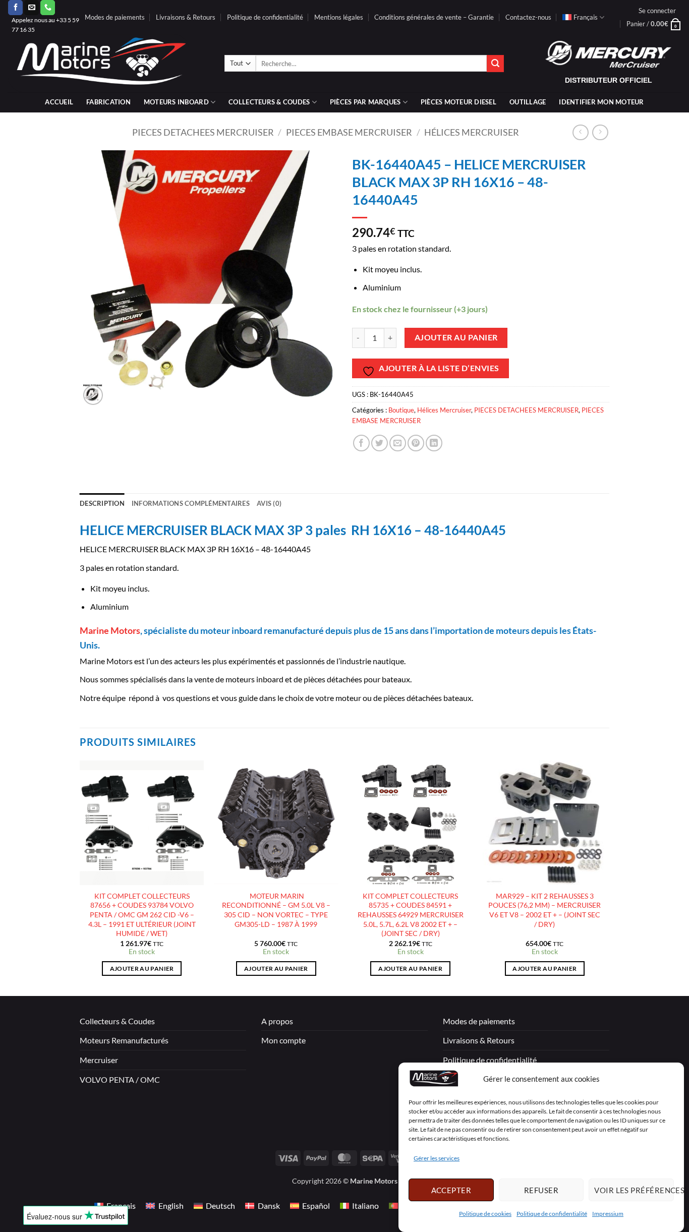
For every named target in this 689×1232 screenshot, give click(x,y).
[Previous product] (600, 132)
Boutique (401, 410)
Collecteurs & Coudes (117, 1021)
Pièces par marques (365, 102)
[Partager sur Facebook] (361, 443)
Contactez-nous (528, 17)
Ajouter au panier (456, 337)
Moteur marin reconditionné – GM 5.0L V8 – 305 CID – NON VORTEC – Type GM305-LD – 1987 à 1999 (276, 910)
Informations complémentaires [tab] (191, 503)
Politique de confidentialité (551, 1214)
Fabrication (108, 102)
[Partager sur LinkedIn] (434, 443)
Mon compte (283, 1040)
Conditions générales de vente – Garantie (434, 17)
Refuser (541, 1190)
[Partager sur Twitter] (379, 443)
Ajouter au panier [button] (142, 968)
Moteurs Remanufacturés (124, 1040)
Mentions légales (338, 17)
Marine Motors (110, 630)
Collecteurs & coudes (269, 102)
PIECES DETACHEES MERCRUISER (203, 132)
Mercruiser (99, 1060)
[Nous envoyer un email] (31, 7)
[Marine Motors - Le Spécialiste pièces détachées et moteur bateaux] (108, 63)
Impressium (607, 1214)
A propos (277, 1021)
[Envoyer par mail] (397, 443)
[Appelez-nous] (47, 7)
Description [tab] (102, 503)
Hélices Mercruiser (471, 132)
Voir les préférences (634, 1190)
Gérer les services (437, 1158)
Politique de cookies (485, 1214)
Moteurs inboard (176, 102)
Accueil (59, 102)
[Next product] (580, 132)
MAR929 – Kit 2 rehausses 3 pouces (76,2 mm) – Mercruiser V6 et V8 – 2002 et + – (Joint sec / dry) (544, 910)
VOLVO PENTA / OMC (120, 1079)
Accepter (451, 1190)
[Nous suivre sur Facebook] (15, 7)
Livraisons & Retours (185, 17)
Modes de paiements (115, 17)
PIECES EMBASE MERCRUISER (349, 132)
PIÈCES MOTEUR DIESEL (458, 102)
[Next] (606, 877)
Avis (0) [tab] (269, 503)
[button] (657, 10)
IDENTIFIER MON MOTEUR (601, 102)
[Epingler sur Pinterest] (416, 443)
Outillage (527, 102)
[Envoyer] (495, 63)
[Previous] (80, 877)
